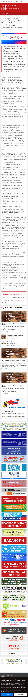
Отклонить (20, 694)
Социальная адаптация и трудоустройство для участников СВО (13, 410)
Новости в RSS (15, 653)
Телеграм (4, 302)
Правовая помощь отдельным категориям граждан (13, 323)
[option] (14, 661)
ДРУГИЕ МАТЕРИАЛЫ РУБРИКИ (13, 308)
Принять (7, 694)
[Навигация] (1, 14)
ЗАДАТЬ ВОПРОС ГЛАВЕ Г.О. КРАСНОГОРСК (13, 294)
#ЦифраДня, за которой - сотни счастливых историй (15, 342)
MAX (19, 300)
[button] (2, 662)
